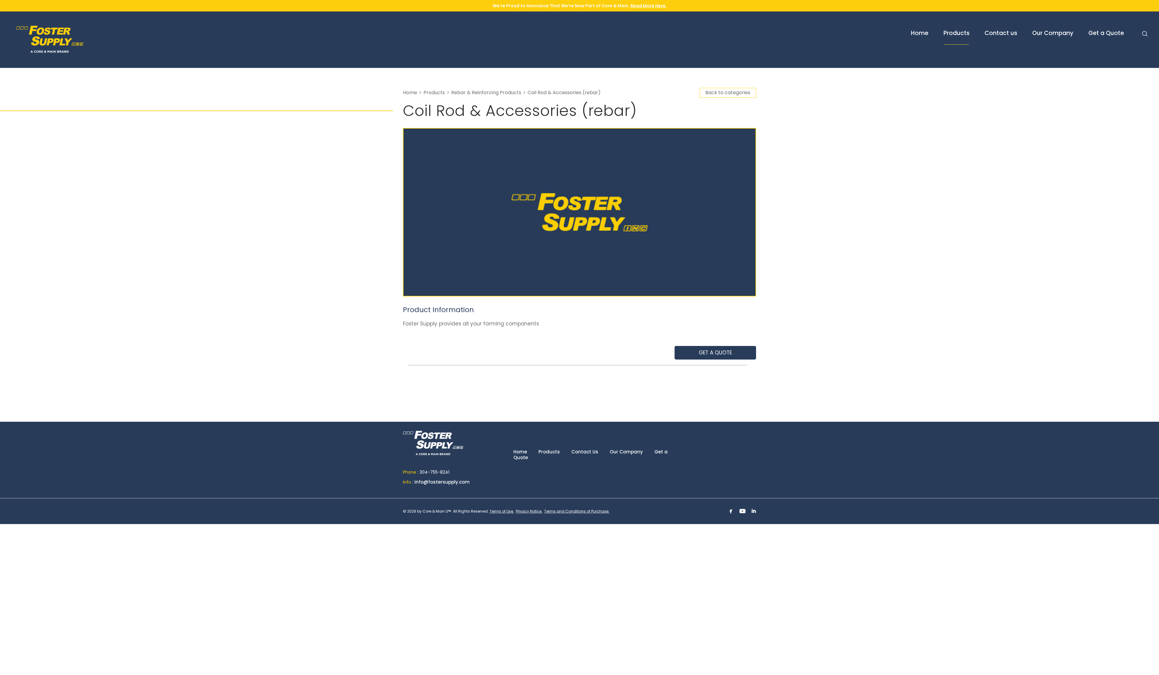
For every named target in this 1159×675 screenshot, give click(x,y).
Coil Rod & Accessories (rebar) (564, 92)
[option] (579, 212)
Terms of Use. (502, 511)
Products (434, 92)
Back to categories (727, 92)
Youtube (742, 511)
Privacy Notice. (529, 511)
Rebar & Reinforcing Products (486, 92)
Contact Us (584, 452)
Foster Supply (76, 39)
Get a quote (715, 352)
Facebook (731, 511)
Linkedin (754, 511)
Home (410, 92)
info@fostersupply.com (442, 482)
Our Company (626, 452)
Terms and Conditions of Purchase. (576, 511)
